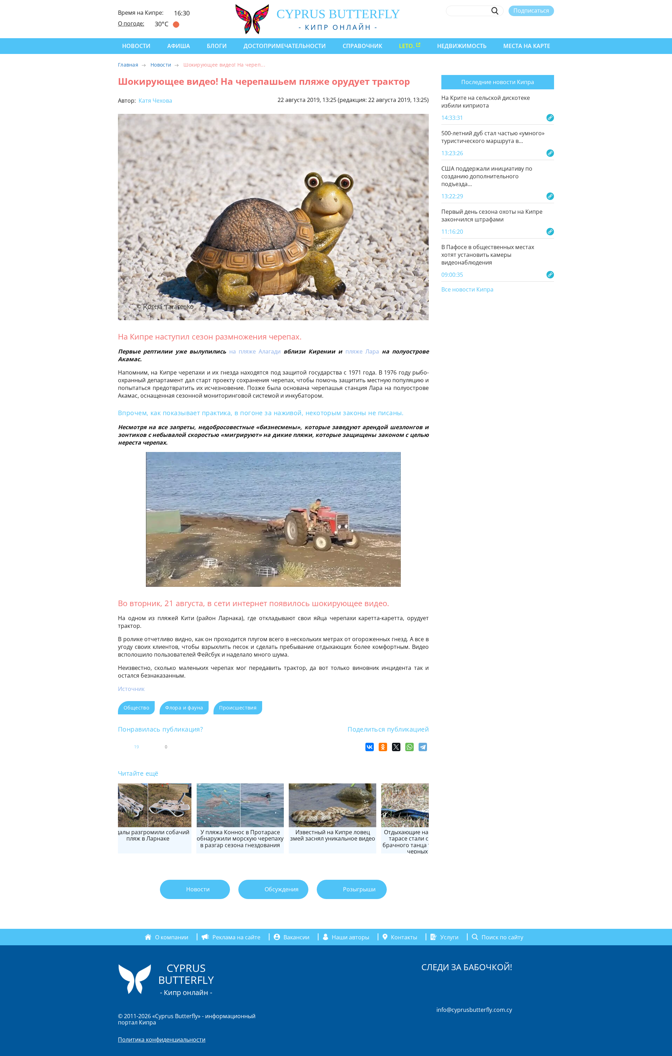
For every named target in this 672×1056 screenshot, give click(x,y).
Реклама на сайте (236, 937)
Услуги (449, 937)
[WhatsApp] (409, 747)
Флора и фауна (184, 707)
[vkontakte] (537, 27)
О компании (171, 937)
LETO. (406, 46)
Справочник (362, 46)
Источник (131, 689)
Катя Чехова (154, 100)
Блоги (217, 46)
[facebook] (486, 27)
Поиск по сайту (502, 937)
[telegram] (525, 27)
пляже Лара (362, 351)
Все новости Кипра (467, 289)
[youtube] (550, 27)
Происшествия (238, 707)
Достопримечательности (285, 46)
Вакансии (296, 937)
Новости (136, 46)
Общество (136, 707)
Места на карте (526, 46)
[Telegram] (423, 747)
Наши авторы (350, 937)
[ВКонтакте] (370, 747)
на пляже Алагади (255, 351)
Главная (128, 64)
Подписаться (531, 10)
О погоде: (131, 23)
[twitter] (512, 27)
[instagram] (499, 27)
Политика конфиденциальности (161, 1039)
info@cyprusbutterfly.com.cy (474, 1010)
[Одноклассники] (383, 747)
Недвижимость (461, 46)
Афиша (178, 46)
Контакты (404, 937)
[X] (396, 747)
